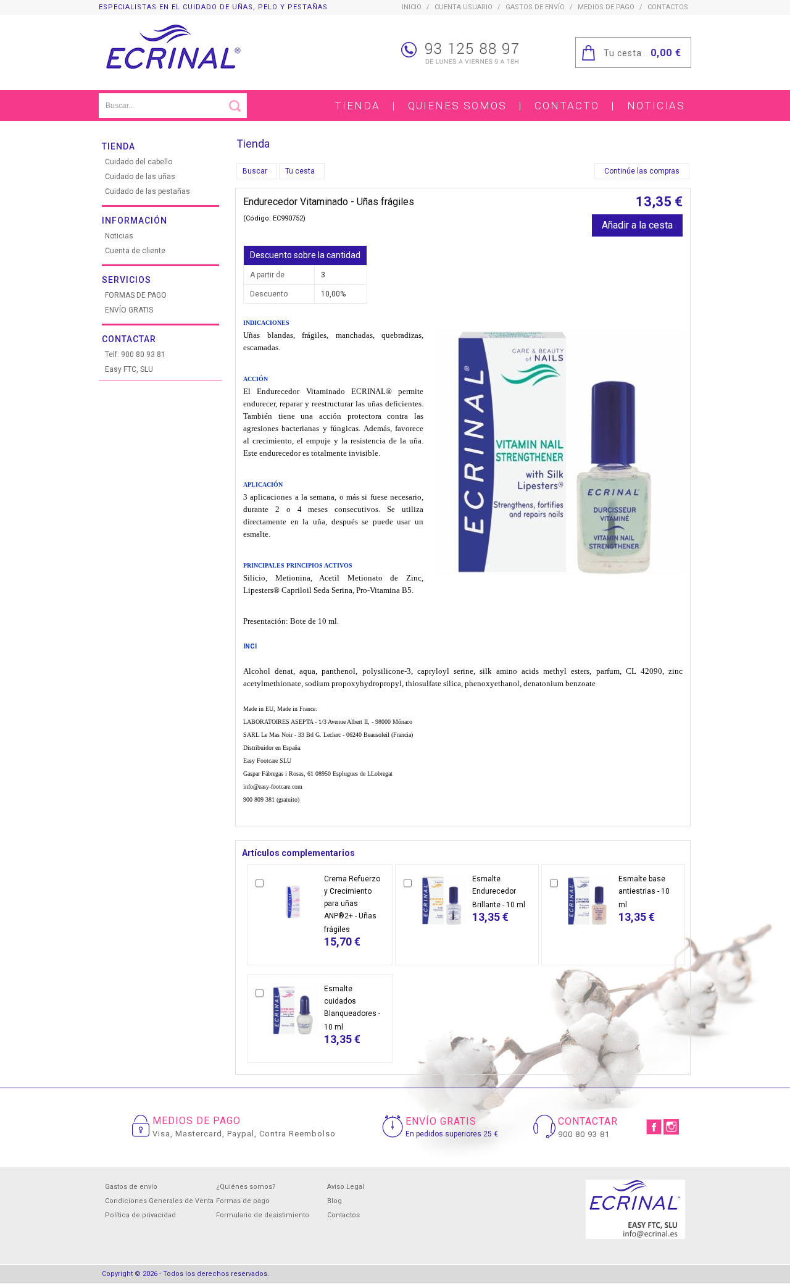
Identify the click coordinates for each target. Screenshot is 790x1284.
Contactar (129, 339)
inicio (412, 7)
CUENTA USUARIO (463, 7)
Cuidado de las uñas (140, 176)
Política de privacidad (140, 1215)
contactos (667, 7)
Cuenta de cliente (135, 250)
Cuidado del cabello (138, 161)
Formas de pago (243, 1201)
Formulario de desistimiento (262, 1215)
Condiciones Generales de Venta (159, 1201)
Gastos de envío (535, 7)
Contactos (343, 1215)
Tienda (357, 105)
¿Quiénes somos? (246, 1187)
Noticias (656, 105)
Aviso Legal (345, 1187)
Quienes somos (457, 105)
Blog (334, 1201)
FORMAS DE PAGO (136, 295)
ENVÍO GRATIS (129, 310)
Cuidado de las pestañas (147, 191)
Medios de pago (606, 7)
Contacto (566, 105)
